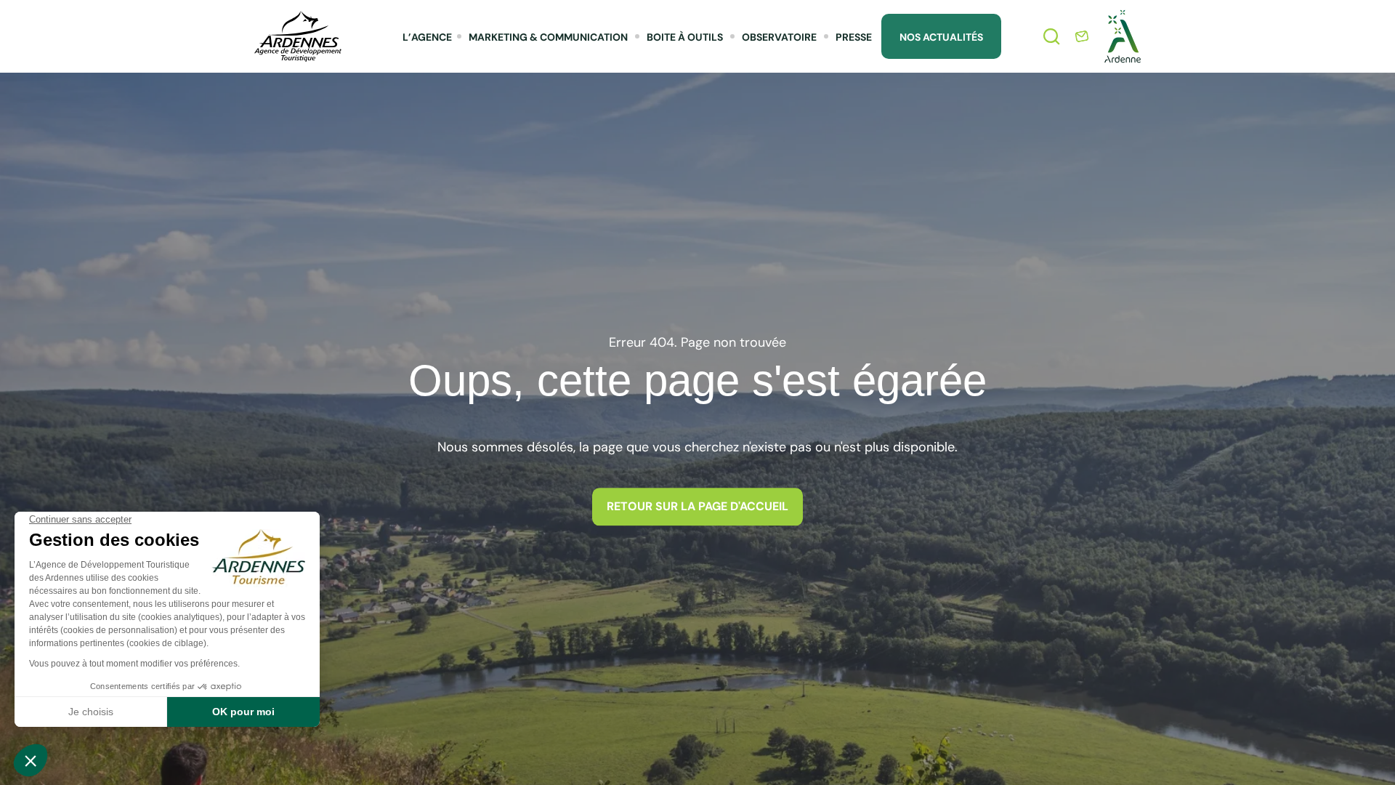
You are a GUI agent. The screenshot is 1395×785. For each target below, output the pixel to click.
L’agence (427, 37)
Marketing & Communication (548, 37)
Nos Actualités (941, 37)
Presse (854, 37)
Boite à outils (685, 37)
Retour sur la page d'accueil (697, 506)
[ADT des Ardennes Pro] (297, 36)
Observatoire (779, 37)
